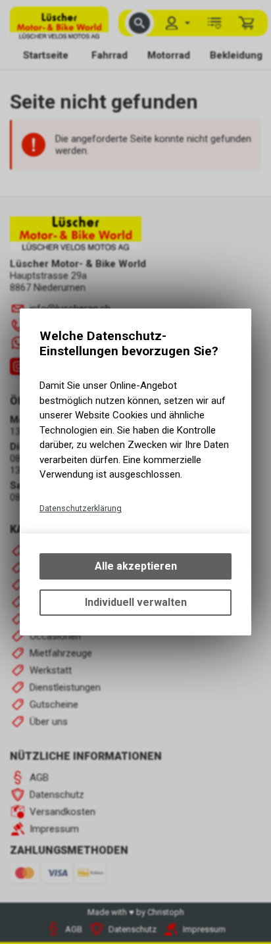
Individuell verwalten (136, 602)
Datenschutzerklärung (80, 508)
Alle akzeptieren (136, 566)
